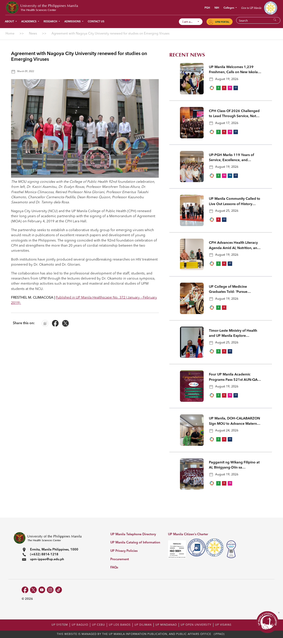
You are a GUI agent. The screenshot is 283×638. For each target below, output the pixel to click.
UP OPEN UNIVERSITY (196, 625)
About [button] (10, 21)
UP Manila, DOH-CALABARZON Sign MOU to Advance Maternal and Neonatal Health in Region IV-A (234, 422)
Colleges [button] (229, 8)
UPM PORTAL (222, 21)
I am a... (189, 22)
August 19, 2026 (226, 79)
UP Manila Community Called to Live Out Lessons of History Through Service (234, 202)
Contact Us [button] (96, 21)
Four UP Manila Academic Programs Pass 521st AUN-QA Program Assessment (233, 378)
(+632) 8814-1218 (44, 554)
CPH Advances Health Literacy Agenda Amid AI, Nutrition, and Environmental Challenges (234, 246)
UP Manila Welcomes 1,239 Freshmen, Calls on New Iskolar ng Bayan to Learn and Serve (234, 70)
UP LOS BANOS (120, 625)
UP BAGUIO (80, 625)
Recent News (187, 55)
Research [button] (51, 21)
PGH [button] (207, 8)
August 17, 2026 (226, 123)
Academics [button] (29, 21)
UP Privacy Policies (124, 551)
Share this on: (24, 323)
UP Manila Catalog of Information (135, 542)
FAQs (114, 567)
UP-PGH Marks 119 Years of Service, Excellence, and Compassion (231, 158)
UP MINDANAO (166, 625)
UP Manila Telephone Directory (133, 534)
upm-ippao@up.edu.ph (47, 559)
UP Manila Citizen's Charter (188, 534)
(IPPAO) (219, 634)
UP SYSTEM (60, 625)
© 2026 (27, 598)
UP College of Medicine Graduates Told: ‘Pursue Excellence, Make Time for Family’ (230, 290)
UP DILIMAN (143, 625)
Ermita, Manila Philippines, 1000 (54, 549)
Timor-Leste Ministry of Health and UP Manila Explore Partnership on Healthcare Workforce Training (233, 334)
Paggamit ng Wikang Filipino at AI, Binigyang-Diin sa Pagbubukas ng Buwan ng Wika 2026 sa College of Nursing (234, 465)
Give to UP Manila (251, 8)
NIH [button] (216, 8)
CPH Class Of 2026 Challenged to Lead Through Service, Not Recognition (234, 114)
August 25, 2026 (226, 210)
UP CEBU (98, 625)
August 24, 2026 (226, 430)
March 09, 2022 (25, 71)
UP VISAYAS (223, 625)
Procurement (119, 559)
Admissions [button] (72, 21)
